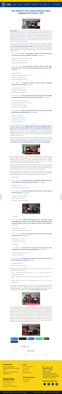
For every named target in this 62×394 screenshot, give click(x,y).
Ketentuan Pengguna (26, 379)
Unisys (55, 0)
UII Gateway (46, 0)
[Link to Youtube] (59, 4)
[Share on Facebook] (15, 354)
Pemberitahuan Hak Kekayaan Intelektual (10, 386)
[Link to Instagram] (57, 4)
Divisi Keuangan (25, 370)
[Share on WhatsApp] (36, 354)
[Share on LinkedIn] (46, 354)
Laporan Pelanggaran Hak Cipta (8, 381)
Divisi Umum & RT (26, 368)
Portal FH (50, 0)
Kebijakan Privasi (26, 381)
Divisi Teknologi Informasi (27, 372)
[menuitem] (8, 4)
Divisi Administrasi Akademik (28, 366)
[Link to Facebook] (53, 4)
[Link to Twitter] (55, 4)
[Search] (48, 4)
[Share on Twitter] (26, 354)
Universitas (41, 0)
